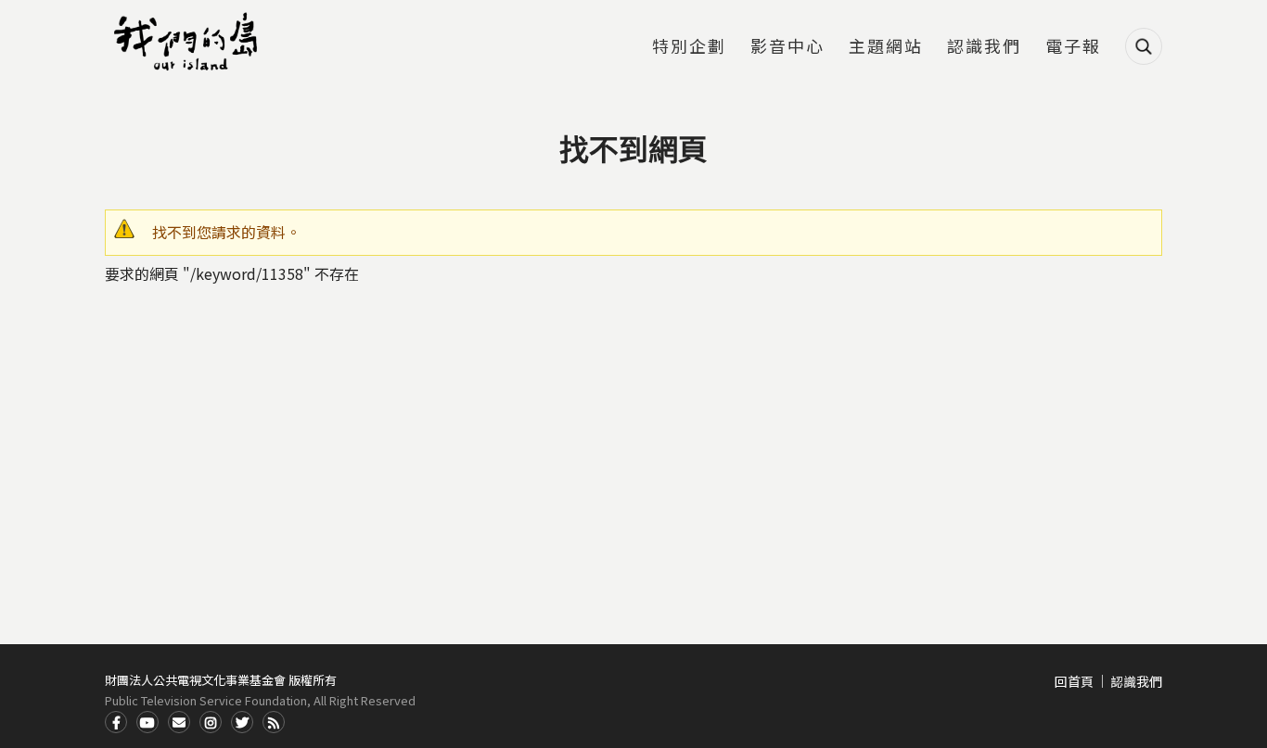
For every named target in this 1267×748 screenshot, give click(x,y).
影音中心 (787, 47)
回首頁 (1074, 681)
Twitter (242, 722)
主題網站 (886, 47)
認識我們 (984, 47)
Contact (179, 722)
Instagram (210, 722)
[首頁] (188, 41)
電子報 (1073, 47)
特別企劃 (689, 47)
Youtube (147, 722)
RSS (273, 722)
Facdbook (116, 722)
